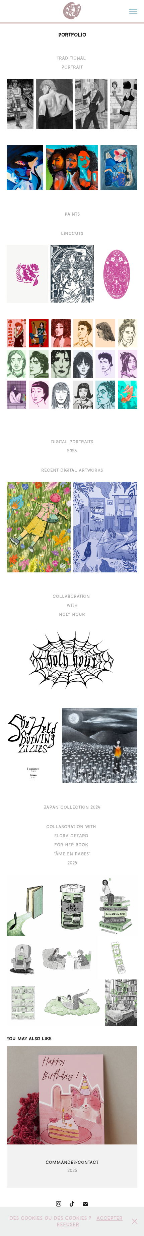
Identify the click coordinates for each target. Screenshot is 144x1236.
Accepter (109, 1218)
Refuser (68, 1224)
